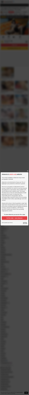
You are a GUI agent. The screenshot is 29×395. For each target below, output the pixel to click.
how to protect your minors (7, 222)
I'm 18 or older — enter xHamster (14, 218)
